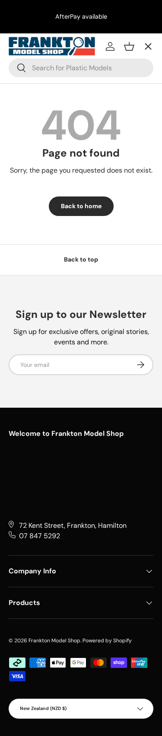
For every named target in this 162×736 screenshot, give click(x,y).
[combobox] (81, 68)
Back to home (81, 206)
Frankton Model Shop (54, 640)
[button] (129, 46)
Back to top (81, 259)
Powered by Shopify (107, 640)
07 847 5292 (39, 535)
